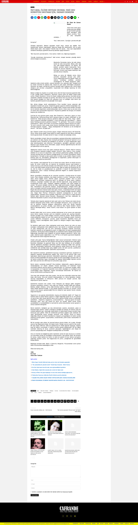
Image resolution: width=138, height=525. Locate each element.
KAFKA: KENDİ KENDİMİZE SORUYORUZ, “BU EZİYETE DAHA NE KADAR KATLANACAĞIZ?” (72, 433)
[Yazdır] (55, 17)
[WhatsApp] (42, 17)
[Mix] (65, 17)
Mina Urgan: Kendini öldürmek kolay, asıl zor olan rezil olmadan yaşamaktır (51, 362)
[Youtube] (132, 1)
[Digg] (71, 17)
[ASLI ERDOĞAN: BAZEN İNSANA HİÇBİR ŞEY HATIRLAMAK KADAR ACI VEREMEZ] (55, 425)
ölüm (36, 392)
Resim (58, 1)
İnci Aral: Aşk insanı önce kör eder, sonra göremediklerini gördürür (49, 367)
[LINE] (75, 17)
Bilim (72, 1)
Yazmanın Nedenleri (47, 392)
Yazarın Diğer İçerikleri (59, 416)
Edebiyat (36, 1)
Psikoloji (51, 1)
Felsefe (43, 1)
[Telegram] (61, 17)
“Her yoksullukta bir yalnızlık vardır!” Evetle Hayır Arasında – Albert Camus (51, 365)
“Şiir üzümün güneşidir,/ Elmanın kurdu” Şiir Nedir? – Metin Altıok (69, 410)
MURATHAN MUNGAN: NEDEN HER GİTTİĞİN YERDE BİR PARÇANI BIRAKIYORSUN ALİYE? (72, 452)
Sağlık (96, 1)
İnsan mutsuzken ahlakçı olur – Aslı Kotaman (41, 410)
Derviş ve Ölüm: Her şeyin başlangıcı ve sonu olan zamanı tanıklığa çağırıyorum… (52, 372)
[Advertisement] (41, 31)
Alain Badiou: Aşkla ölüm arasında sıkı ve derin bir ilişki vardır (47, 370)
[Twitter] (130, 1)
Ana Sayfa (33, 5)
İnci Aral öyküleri (75, 390)
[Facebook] (125, 1)
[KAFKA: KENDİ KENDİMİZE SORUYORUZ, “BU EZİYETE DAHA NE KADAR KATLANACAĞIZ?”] (73, 425)
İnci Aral (56, 390)
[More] (78, 17)
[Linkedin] (45, 17)
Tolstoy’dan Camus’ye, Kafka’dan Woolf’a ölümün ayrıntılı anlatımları (49, 375)
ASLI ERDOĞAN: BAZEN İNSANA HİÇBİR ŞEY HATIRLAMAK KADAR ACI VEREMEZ (55, 433)
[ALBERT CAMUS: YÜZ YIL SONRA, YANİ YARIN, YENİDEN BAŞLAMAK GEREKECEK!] (55, 443)
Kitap (67, 1)
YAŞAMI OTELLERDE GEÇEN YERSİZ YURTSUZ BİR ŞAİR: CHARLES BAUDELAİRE (53, 378)
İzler (32, 392)
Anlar (38, 390)
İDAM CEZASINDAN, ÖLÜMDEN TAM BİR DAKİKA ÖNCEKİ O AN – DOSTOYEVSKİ (53, 380)
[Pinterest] (38, 17)
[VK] (68, 17)
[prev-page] (31, 457)
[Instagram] (127, 1)
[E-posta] (51, 17)
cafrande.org (34, 14)
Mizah (78, 1)
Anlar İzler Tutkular (44, 390)
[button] (136, 1)
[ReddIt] (48, 17)
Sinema (84, 1)
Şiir (63, 1)
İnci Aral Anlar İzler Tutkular (65, 390)
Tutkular (40, 392)
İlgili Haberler (50, 416)
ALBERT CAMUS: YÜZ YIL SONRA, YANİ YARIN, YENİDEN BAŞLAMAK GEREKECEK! (55, 452)
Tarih (90, 1)
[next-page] (34, 457)
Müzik (101, 1)
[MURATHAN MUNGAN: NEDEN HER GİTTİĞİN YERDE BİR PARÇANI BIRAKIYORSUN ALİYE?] (73, 443)
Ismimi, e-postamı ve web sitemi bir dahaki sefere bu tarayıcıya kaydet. (52, 492)
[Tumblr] (58, 17)
